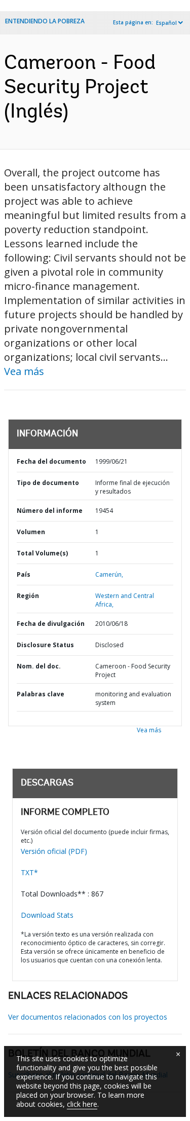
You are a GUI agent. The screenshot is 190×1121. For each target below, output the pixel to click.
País (23, 574)
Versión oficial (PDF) (54, 851)
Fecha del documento (51, 461)
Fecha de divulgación (51, 623)
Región (28, 595)
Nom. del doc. (39, 666)
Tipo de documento (48, 482)
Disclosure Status (45, 645)
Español (166, 22)
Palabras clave (40, 694)
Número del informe (50, 510)
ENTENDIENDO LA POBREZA (45, 21)
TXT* (29, 872)
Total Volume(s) (42, 553)
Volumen (31, 532)
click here (82, 1104)
